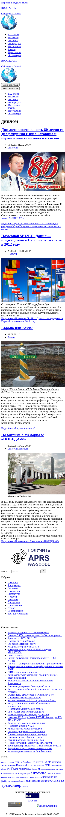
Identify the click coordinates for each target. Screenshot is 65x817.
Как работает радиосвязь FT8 (23, 646)
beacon (11, 762)
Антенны (13, 40)
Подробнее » (31, 226)
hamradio (56, 762)
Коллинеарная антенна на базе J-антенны (30, 751)
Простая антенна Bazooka (21, 641)
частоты (25, 786)
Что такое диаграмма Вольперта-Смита (29, 686)
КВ (29, 768)
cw (21, 762)
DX (33, 762)
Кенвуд (34, 769)
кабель (18, 777)
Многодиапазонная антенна (50, 769)
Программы (14, 52)
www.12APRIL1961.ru (13, 218)
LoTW (29, 765)
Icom (4, 765)
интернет (11, 777)
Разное (11, 49)
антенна (38, 772)
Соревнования (15, 610)
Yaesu (14, 768)
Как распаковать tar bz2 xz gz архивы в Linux (32, 700)
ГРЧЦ (25, 769)
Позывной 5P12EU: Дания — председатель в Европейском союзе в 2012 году (31, 240)
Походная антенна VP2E (21, 725)
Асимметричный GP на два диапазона (28, 714)
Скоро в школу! (16, 655)
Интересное (14, 46)
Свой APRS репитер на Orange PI (26, 711)
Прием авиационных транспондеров (27, 734)
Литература (14, 55)
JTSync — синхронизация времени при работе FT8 (35, 663)
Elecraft (44, 762)
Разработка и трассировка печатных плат (30, 748)
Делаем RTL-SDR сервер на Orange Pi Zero (31, 694)
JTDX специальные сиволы (22, 672)
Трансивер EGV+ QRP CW (22, 638)
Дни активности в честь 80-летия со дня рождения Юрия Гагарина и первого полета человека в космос (32, 134)
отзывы (30, 777)
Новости (12, 253)
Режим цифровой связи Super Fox (26, 740)
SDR (47, 765)
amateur (4, 762)
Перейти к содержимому (14, 2)
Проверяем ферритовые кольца (24, 697)
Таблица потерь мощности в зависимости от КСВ (34, 745)
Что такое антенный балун (22, 643)
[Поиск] (43, 571)
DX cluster (13, 34)
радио (5, 780)
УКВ (17, 774)
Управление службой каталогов (25, 728)
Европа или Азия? (17, 328)
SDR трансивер (56, 765)
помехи (38, 777)
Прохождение (15, 605)
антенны (52, 773)
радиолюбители (18, 781)
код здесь (32, 800)
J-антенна (11, 765)
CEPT (17, 762)
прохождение (49, 777)
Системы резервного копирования (26, 731)
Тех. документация (18, 613)
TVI (8, 769)
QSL (42, 765)
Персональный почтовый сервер (25, 708)
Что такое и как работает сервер (25, 737)
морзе (24, 777)
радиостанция (34, 780)
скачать (47, 780)
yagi (20, 768)
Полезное (13, 37)
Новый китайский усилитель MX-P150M (30, 742)
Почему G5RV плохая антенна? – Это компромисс (35, 635)
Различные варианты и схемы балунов (28, 632)
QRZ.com (36, 765)
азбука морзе (25, 774)
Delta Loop (27, 762)
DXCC (38, 762)
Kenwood (21, 765)
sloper (3, 769)
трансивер (11, 785)
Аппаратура (14, 43)
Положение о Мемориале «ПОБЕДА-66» (22, 437)
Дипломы (13, 147)
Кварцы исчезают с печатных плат (26, 723)
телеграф (58, 780)
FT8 (49, 762)
